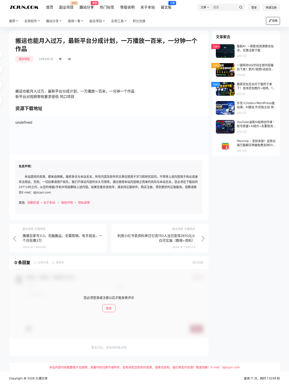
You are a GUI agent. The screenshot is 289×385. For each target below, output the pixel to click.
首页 (49, 7)
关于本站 (147, 7)
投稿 (274, 20)
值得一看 (74, 21)
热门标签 (107, 7)
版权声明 (67, 202)
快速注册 (271, 7)
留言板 (166, 6)
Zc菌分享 (41, 378)
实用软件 (30, 21)
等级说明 (127, 7)
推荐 (12, 21)
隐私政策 (84, 202)
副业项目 (66, 6)
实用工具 (117, 21)
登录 (254, 7)
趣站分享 (86, 6)
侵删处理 (33, 202)
